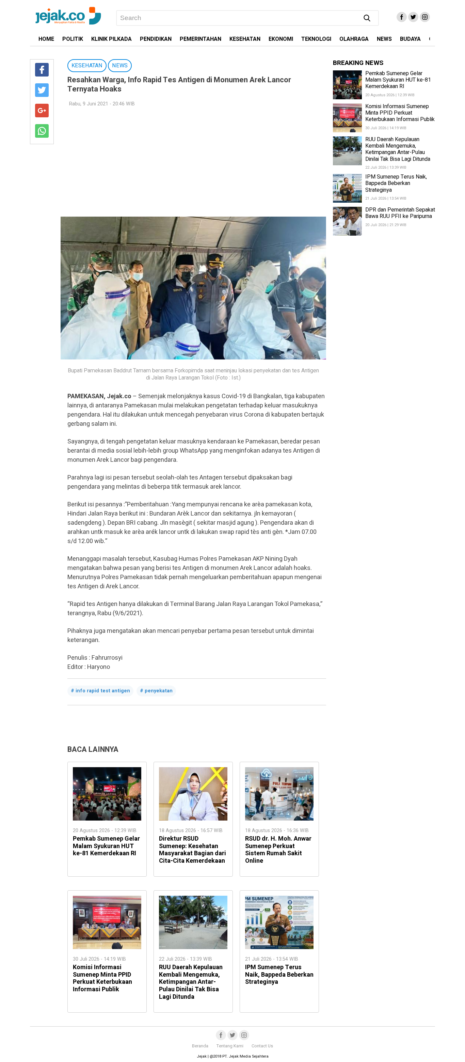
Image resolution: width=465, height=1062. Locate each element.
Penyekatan (159, 690)
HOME (46, 39)
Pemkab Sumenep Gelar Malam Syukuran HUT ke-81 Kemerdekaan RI (106, 846)
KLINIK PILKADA (111, 39)
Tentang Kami (230, 1046)
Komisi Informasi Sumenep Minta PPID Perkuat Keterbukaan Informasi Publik (102, 978)
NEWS (384, 39)
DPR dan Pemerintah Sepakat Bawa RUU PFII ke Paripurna (400, 213)
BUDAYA (410, 39)
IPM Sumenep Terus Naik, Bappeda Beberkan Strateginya (279, 975)
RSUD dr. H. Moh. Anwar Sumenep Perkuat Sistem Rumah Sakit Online (278, 849)
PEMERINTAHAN (200, 39)
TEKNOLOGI (316, 39)
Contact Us (262, 1046)
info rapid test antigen (103, 690)
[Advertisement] (193, 162)
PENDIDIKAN (156, 39)
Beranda (200, 1046)
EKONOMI (281, 39)
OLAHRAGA (354, 39)
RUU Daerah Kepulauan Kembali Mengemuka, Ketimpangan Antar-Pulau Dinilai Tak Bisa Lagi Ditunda (191, 982)
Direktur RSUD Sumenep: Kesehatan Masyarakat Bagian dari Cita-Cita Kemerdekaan (192, 849)
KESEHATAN (244, 39)
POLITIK (72, 39)
